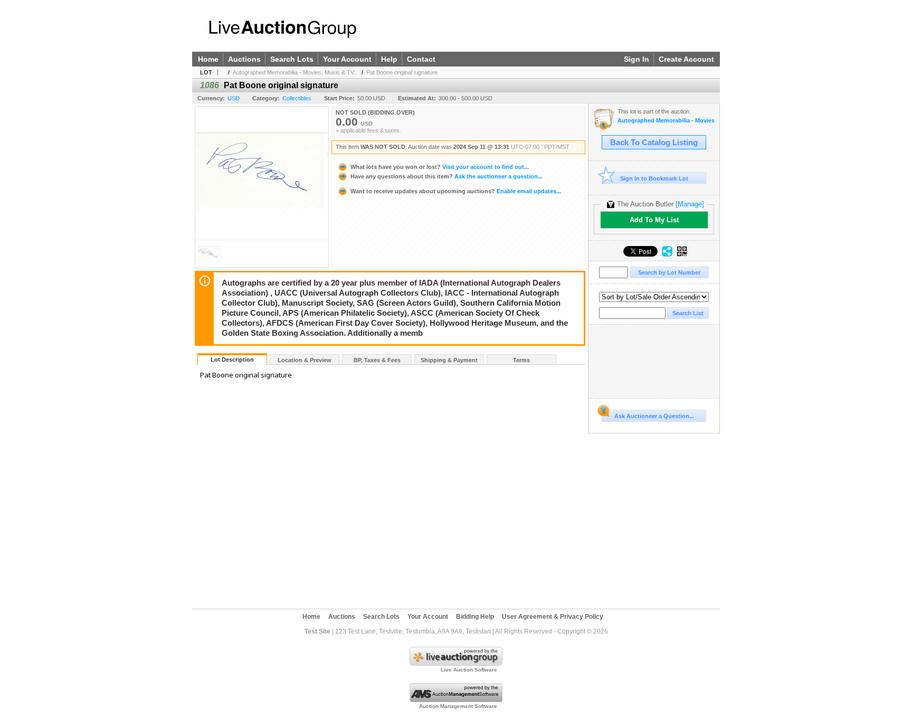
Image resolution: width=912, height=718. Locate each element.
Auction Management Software (458, 706)
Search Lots (292, 59)
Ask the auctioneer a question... (446, 176)
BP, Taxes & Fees (377, 360)
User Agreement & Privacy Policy (552, 616)
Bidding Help (475, 616)
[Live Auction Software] (456, 663)
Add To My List (654, 220)
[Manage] (689, 204)
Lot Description (232, 359)
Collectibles (296, 98)
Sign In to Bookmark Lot (654, 178)
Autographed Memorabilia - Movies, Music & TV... (295, 72)
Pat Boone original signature (402, 72)
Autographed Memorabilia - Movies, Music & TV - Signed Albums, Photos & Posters (666, 121)
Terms (521, 360)
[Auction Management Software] (456, 700)
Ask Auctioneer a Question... (654, 416)
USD (233, 98)
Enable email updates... (455, 191)
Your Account (347, 59)
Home (208, 59)
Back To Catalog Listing (654, 142)
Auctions (244, 59)
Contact (421, 59)
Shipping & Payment (449, 360)
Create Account (686, 59)
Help (389, 59)
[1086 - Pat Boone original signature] (209, 265)
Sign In (636, 59)
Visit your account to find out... (439, 167)
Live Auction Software (469, 670)
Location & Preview (304, 360)
